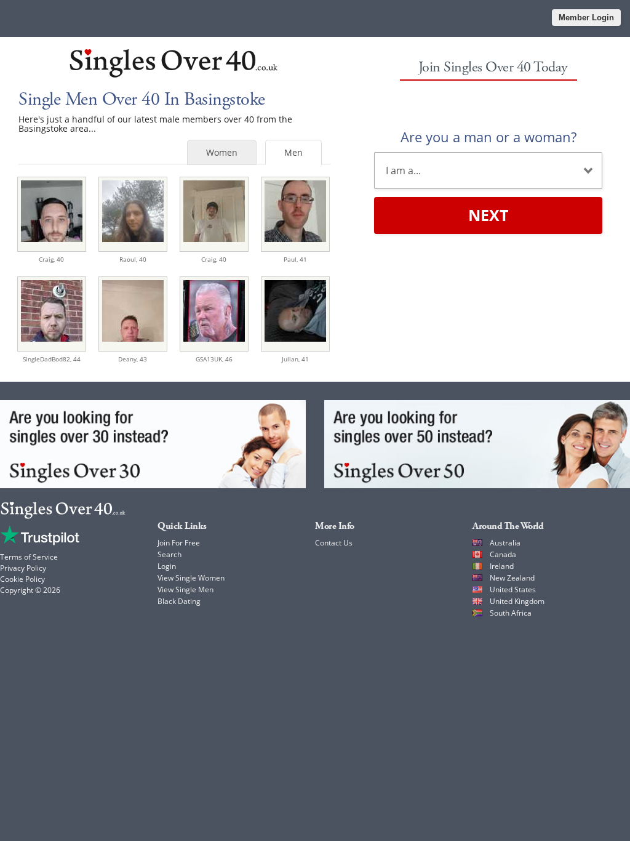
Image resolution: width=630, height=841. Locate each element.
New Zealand (512, 578)
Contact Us (334, 542)
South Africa (511, 613)
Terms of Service (29, 557)
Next (488, 214)
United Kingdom (517, 601)
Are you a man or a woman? (488, 136)
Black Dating (179, 601)
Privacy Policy (23, 568)
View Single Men (185, 589)
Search (169, 554)
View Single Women (191, 578)
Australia (505, 542)
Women (221, 152)
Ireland (502, 566)
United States (513, 589)
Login (167, 566)
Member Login (586, 17)
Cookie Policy (22, 579)
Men (293, 152)
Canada (503, 554)
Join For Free (179, 542)
